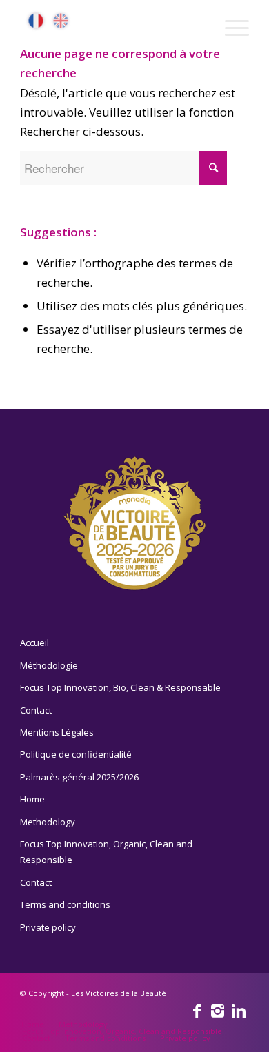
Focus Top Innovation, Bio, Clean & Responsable (120, 687)
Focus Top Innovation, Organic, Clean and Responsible (106, 852)
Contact (36, 710)
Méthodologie (49, 665)
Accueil (34, 642)
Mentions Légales (57, 732)
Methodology (47, 822)
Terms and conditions (65, 904)
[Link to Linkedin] (238, 1010)
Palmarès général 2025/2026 (79, 777)
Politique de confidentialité (76, 754)
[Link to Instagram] (218, 1010)
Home (32, 799)
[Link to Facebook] (197, 1010)
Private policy (48, 927)
